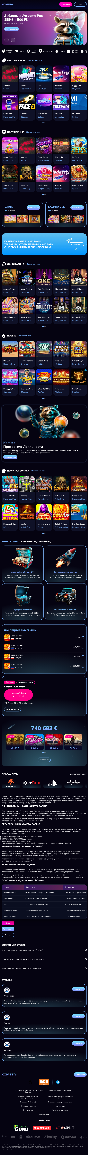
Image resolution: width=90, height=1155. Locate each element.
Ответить (78, 989)
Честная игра (60, 1106)
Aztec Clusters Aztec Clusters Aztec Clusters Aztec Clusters (34, 636)
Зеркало (8, 935)
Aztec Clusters (17, 645)
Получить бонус (11, 29)
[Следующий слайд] (13, 40)
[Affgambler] (65, 1128)
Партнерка (80, 1074)
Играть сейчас (33, 207)
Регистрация (66, 4)
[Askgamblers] (42, 1128)
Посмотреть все (35, 60)
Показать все (44, 760)
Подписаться (76, 244)
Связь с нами (44, 1114)
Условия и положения (60, 1110)
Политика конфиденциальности (60, 1102)
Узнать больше (10, 457)
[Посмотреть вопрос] (86, 950)
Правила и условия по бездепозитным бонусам (28, 1091)
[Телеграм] (58, 1082)
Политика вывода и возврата (60, 1090)
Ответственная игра (28, 1106)
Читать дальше (12, 709)
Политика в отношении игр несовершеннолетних (28, 1097)
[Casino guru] (20, 1128)
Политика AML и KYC (28, 1102)
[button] (43, 194)
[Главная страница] (8, 4)
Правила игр (28, 1110)
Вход (80, 4)
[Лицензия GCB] (44, 1082)
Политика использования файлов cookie (60, 1097)
